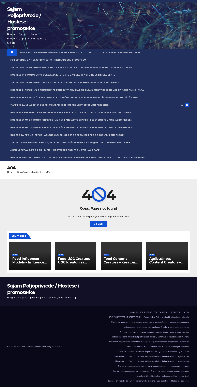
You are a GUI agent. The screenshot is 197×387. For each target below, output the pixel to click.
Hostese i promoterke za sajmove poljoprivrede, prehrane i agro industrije (60, 157)
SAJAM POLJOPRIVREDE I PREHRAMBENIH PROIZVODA (51, 52)
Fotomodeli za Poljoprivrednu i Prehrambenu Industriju (48, 60)
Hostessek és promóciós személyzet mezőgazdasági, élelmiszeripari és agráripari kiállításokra (74, 97)
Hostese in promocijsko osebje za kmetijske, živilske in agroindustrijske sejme (62, 75)
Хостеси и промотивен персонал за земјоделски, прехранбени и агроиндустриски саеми (71, 67)
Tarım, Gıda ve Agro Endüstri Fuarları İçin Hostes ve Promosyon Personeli (59, 105)
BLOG (92, 52)
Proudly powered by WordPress (20, 347)
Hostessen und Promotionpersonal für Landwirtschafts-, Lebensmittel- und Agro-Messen (71, 120)
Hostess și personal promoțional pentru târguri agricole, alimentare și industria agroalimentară (77, 90)
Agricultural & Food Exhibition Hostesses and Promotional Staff (55, 150)
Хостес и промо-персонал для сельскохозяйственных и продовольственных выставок (70, 142)
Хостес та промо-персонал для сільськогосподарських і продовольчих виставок (67, 135)
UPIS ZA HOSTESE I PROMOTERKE (121, 52)
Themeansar (57, 347)
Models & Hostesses (131, 157)
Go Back (98, 224)
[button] (182, 105)
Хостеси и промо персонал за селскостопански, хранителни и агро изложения (64, 82)
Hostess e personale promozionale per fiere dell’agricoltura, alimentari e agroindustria (70, 112)
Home (10, 172)
